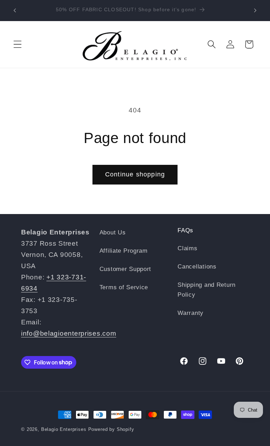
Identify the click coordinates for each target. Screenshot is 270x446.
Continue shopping (135, 174)
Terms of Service (123, 287)
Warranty (191, 313)
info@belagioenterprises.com (68, 333)
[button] (17, 44)
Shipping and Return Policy (207, 290)
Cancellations (197, 266)
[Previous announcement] (14, 10)
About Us (112, 232)
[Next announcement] (255, 10)
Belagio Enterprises (63, 429)
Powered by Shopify (111, 429)
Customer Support (125, 269)
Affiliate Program (123, 250)
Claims (187, 248)
